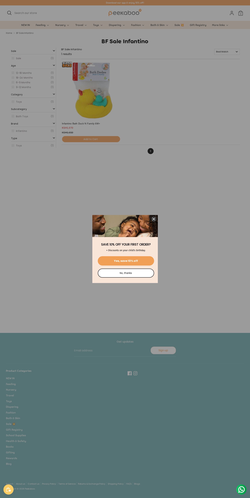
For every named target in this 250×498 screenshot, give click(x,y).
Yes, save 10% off (126, 261)
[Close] (154, 219)
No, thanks (126, 273)
